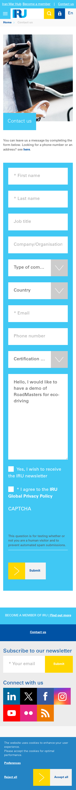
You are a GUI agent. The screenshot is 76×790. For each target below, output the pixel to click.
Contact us (66, 4)
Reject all (10, 777)
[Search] (49, 13)
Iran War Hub (11, 4)
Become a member (36, 4)
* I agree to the (32, 493)
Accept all (61, 777)
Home (7, 22)
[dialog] (38, 763)
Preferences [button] (12, 763)
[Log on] (59, 13)
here (26, 149)
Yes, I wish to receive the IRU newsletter (34, 472)
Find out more (60, 615)
